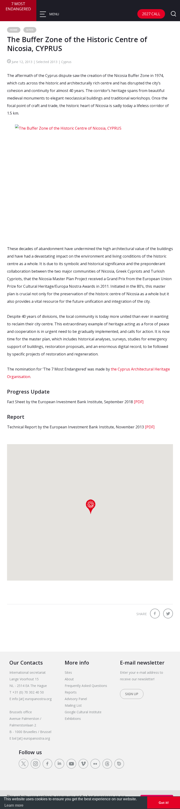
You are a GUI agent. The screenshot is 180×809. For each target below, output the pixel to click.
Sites (30, 30)
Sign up (131, 694)
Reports (71, 692)
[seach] (173, 14)
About (69, 679)
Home (14, 30)
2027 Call (151, 13)
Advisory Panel (76, 699)
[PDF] (138, 401)
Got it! (164, 803)
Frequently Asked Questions (86, 685)
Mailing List (73, 705)
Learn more (13, 805)
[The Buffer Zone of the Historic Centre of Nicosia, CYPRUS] (90, 180)
